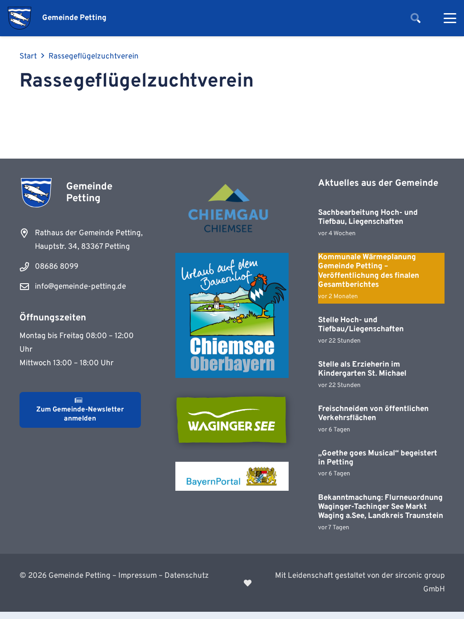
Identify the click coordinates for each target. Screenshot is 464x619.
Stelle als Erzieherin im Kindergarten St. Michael (362, 369)
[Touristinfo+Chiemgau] (232, 209)
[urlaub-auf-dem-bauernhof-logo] (232, 315)
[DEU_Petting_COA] (19, 18)
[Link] (344, 582)
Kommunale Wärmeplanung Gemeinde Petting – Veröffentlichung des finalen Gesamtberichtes (368, 271)
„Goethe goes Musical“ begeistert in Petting (377, 458)
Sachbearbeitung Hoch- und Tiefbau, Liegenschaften (368, 217)
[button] (415, 18)
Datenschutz (186, 576)
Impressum (137, 576)
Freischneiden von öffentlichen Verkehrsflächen (373, 413)
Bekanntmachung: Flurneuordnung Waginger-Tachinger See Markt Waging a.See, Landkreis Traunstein (380, 507)
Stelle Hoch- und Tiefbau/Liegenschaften (361, 324)
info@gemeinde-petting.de (80, 287)
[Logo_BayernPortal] (232, 476)
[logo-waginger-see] (232, 419)
